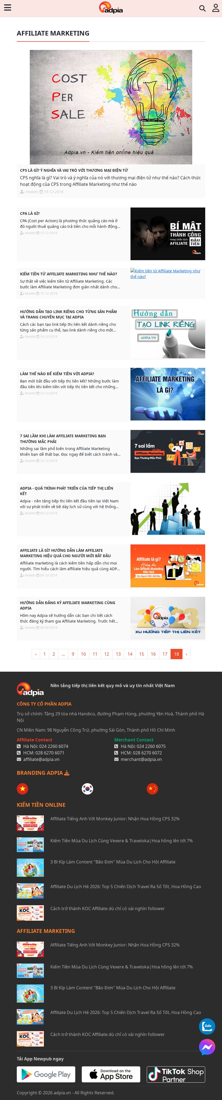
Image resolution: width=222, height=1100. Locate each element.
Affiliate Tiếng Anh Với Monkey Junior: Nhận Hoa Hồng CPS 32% (114, 819)
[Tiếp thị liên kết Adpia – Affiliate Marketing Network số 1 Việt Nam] (111, 7)
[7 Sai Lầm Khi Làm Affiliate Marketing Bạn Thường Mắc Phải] (167, 451)
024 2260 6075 (151, 746)
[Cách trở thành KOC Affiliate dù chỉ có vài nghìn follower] (30, 913)
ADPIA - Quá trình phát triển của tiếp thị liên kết (66, 491)
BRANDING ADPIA (40, 772)
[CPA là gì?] (167, 234)
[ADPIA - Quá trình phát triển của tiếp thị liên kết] (167, 508)
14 (130, 654)
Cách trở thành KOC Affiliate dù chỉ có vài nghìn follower (107, 908)
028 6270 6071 (49, 753)
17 (164, 654)
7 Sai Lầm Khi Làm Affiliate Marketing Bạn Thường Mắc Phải (63, 438)
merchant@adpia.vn (141, 759)
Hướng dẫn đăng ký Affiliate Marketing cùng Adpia (67, 605)
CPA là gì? (30, 213)
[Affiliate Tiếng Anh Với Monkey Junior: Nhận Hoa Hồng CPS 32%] (30, 823)
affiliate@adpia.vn (41, 759)
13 (118, 654)
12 (106, 654)
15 (141, 654)
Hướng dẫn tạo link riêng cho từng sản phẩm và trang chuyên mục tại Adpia (68, 314)
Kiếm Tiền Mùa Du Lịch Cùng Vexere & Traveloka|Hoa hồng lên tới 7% (121, 841)
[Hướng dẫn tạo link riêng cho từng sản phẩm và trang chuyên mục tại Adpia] (167, 332)
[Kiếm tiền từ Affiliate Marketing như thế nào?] (167, 273)
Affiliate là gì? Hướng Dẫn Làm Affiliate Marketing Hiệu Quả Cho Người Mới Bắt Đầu (65, 553)
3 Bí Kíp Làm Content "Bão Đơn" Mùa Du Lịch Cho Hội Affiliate (112, 862)
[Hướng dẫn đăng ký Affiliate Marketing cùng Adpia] (167, 618)
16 (153, 654)
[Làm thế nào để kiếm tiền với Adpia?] (167, 394)
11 (95, 654)
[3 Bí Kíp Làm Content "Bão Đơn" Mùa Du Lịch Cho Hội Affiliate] (30, 868)
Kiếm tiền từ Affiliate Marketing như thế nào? (68, 273)
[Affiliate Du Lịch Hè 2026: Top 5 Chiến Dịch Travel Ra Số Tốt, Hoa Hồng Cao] (30, 891)
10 (83, 654)
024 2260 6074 (53, 746)
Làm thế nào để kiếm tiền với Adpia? (57, 373)
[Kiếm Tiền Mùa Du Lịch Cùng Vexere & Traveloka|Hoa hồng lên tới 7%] (30, 844)
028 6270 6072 (147, 753)
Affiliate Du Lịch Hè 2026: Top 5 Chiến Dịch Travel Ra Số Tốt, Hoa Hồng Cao (125, 886)
